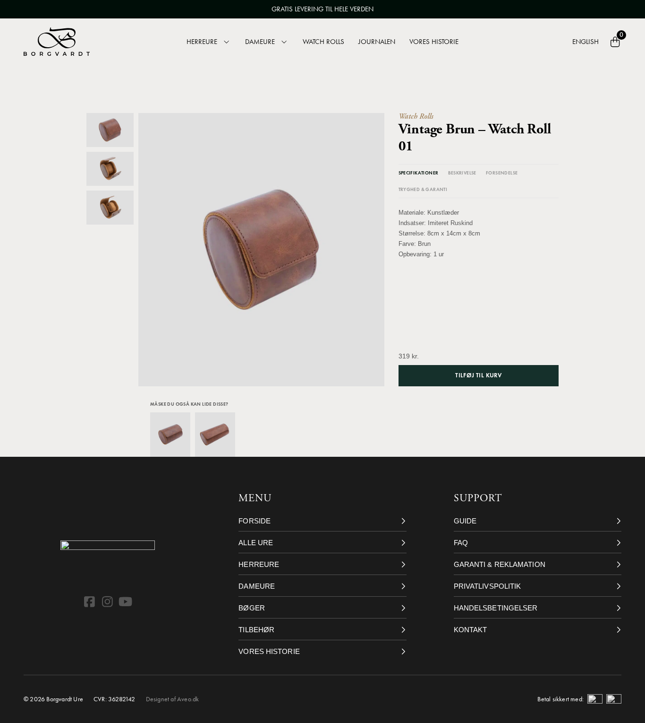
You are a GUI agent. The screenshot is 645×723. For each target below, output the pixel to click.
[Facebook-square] (90, 601)
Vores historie (433, 41)
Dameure (260, 41)
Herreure (202, 41)
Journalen (376, 41)
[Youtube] (125, 601)
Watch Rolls (323, 41)
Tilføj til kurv (478, 375)
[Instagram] (108, 601)
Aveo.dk (188, 699)
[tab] (419, 172)
